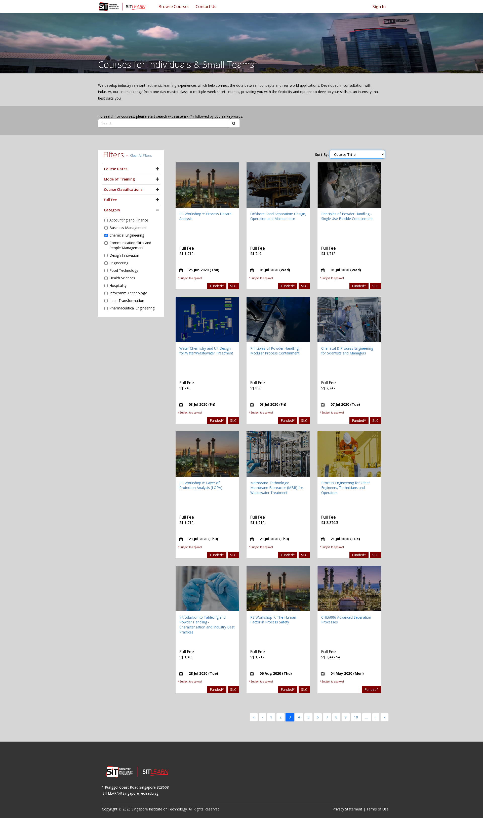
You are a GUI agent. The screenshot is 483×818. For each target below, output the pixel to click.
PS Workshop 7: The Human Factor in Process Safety (273, 620)
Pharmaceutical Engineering (131, 308)
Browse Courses (173, 6)
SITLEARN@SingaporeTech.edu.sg (130, 793)
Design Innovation (124, 255)
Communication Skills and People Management (130, 245)
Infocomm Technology (128, 293)
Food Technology (123, 270)
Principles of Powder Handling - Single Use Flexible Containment (347, 216)
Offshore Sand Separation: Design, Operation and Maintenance (278, 216)
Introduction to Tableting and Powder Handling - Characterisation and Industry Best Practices (206, 624)
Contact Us (206, 6)
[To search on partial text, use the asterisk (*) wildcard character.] (234, 123)
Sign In (379, 6)
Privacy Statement (347, 809)
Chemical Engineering (126, 235)
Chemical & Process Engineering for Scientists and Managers (347, 351)
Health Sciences (122, 278)
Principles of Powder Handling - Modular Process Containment (275, 351)
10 (356, 717)
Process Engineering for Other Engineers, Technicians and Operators (345, 487)
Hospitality (118, 285)
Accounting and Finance (128, 220)
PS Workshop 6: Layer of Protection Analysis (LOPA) (200, 485)
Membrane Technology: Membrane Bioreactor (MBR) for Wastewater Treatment (276, 487)
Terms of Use (377, 809)
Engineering (118, 262)
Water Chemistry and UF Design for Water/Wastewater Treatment (206, 351)
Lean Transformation (126, 300)
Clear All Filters (141, 155)
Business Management (128, 227)
